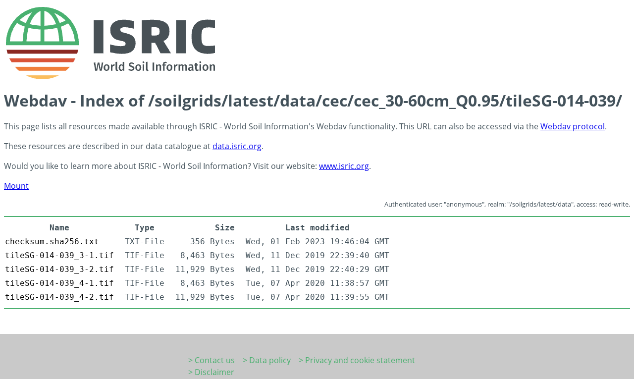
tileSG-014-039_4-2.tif (59, 297)
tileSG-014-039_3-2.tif (59, 269)
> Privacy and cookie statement (357, 360)
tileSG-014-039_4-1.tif (59, 283)
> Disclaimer (211, 372)
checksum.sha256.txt (52, 241)
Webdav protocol (572, 126)
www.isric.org (344, 166)
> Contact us (211, 360)
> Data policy (267, 360)
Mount (16, 185)
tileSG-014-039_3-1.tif (59, 255)
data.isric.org (237, 146)
